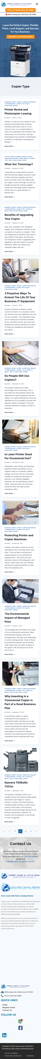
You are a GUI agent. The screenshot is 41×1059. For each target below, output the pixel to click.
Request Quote (8, 1007)
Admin (8, 117)
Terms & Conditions (11, 1053)
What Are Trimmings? (19, 164)
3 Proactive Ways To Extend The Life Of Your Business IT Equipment (20, 297)
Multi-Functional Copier (17, 160)
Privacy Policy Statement (13, 1056)
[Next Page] (36, 831)
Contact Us (7, 1010)
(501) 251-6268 (29, 856)
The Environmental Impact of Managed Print (17, 617)
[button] (37, 4)
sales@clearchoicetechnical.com (20, 861)
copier (19, 102)
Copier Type (21, 103)
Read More (10, 146)
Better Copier (9, 156)
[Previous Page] (4, 831)
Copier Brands (10, 103)
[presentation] (20, 271)
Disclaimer (30, 1056)
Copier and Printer (29, 102)
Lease (4, 1005)
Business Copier (10, 102)
